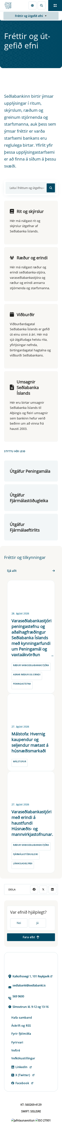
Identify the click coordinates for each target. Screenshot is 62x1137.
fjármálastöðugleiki (25, 854)
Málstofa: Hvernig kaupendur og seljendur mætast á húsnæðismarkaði (30, 742)
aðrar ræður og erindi (26, 674)
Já (37, 923)
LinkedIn (21, 1067)
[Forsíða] (9, 5)
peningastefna (22, 683)
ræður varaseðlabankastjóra (31, 665)
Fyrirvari (17, 1042)
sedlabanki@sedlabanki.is (29, 985)
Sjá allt (12, 571)
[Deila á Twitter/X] (43, 889)
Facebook (22, 1083)
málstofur (19, 761)
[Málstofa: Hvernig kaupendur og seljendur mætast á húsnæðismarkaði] (31, 708)
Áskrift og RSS (21, 1025)
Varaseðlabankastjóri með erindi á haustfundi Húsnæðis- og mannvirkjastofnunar (32, 823)
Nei (19, 923)
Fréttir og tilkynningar (25, 557)
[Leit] (41, 5)
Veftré (15, 1050)
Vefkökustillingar (23, 1058)
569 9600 (18, 996)
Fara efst (29, 937)
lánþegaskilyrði (22, 863)
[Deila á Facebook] (34, 889)
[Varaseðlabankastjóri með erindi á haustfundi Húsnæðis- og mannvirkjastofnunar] (31, 786)
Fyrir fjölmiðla (21, 1034)
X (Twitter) (23, 1075)
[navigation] (55, 5)
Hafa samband (21, 1017)
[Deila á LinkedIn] (52, 889)
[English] (32, 5)
